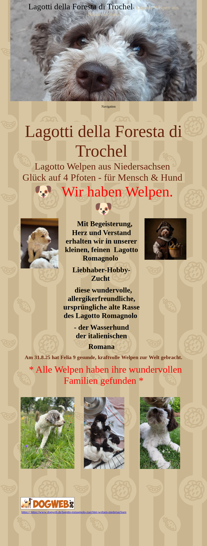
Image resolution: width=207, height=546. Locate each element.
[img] (103, 50)
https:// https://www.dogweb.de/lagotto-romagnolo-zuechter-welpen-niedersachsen (73, 512)
